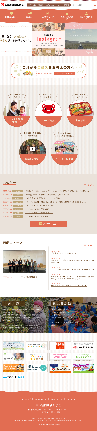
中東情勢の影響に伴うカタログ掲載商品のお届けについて (47, 195)
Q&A (59, 5)
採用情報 (66, 5)
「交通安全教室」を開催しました (64, 253)
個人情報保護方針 (40, 399)
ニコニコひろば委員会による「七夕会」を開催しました (72, 270)
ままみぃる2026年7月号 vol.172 (37, 209)
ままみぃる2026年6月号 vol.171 (37, 216)
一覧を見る (90, 185)
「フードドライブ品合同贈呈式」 (26, 277)
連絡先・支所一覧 (56, 399)
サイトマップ (26, 399)
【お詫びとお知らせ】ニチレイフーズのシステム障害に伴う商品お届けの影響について (58, 191)
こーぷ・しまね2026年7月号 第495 (39, 213)
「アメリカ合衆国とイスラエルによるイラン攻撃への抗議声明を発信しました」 (55, 202)
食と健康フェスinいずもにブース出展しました (69, 286)
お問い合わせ (50, 5)
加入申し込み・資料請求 (36, 5)
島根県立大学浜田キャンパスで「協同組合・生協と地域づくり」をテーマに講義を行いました (72, 278)
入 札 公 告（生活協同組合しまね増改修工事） (43, 198)
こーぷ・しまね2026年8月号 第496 (39, 205)
